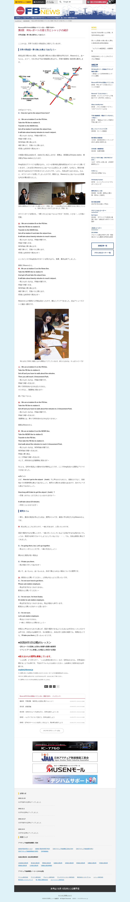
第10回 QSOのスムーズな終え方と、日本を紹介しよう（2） (39, 712)
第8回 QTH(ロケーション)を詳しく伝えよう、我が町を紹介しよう (41, 722)
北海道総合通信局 (23, 863)
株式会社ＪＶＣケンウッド (25, 879)
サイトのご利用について (65, 895)
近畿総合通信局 (92, 863)
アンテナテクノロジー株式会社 (65, 877)
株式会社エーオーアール (84, 877)
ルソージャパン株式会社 (57, 879)
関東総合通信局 (46, 863)
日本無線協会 (44, 851)
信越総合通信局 (58, 863)
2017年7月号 (26, 20)
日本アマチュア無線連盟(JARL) (84, 848)
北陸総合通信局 (69, 863)
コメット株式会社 (98, 877)
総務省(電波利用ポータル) (25, 848)
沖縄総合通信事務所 (46, 865)
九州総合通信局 (34, 865)
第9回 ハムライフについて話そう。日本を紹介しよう (37, 717)
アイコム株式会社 (23, 877)
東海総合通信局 (80, 863)
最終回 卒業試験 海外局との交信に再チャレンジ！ (37, 701)
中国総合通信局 (103, 863)
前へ (46, 686)
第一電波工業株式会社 (42, 879)
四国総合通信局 (22, 865)
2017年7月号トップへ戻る (51, 730)
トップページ (18, 20)
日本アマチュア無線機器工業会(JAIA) (63, 848)
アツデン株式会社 (36, 877)
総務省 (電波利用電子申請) (42, 848)
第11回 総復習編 (25, 706)
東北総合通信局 (35, 863)
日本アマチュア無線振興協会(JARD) (28, 851)
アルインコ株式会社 (48, 877)
